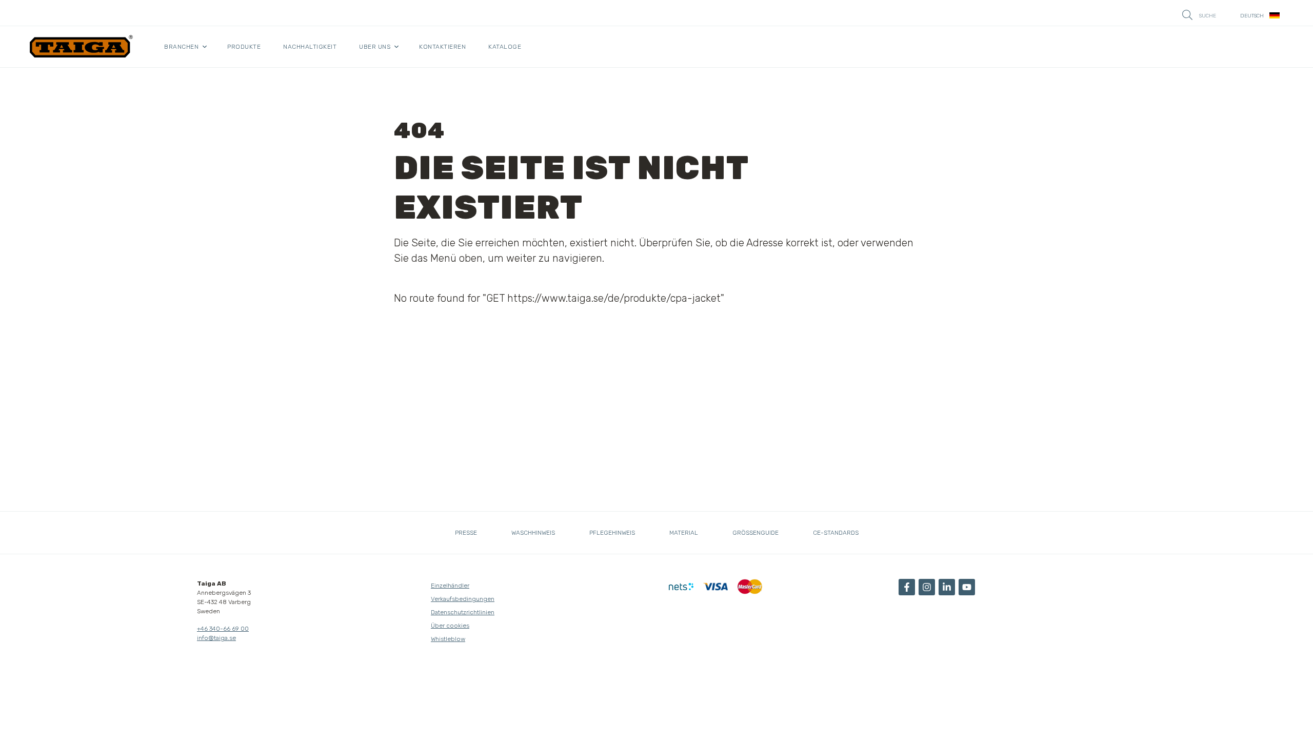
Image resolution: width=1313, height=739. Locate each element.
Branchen (181, 46)
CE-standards (836, 532)
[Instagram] (927, 587)
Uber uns (374, 46)
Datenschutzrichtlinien (462, 612)
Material (683, 532)
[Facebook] (907, 587)
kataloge (504, 46)
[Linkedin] (947, 587)
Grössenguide (755, 532)
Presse (466, 532)
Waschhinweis (533, 532)
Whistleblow (448, 639)
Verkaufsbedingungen (462, 598)
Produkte (244, 46)
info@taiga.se (216, 637)
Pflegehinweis (612, 532)
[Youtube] (967, 587)
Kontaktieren (442, 46)
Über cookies (450, 625)
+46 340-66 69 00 (223, 628)
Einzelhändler (450, 585)
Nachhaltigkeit (309, 46)
